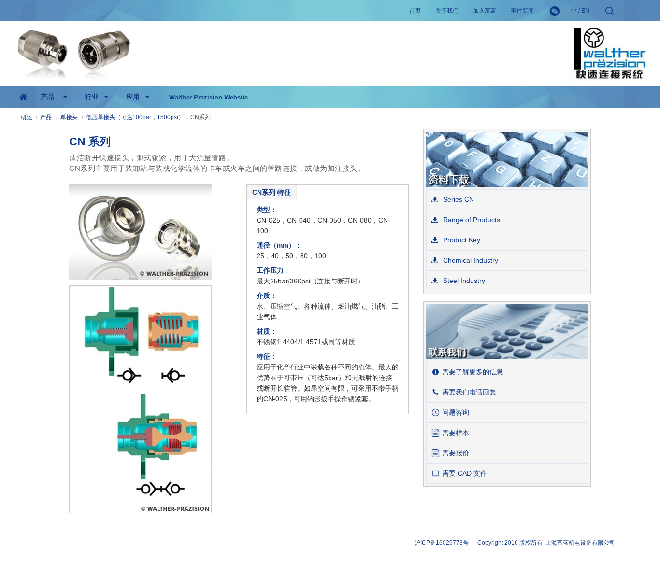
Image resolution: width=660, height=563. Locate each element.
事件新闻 (522, 10)
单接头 (69, 117)
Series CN (457, 199)
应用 (133, 96)
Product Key (460, 240)
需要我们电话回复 (469, 392)
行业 (92, 96)
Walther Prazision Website (208, 97)
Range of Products (470, 220)
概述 (26, 117)
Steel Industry (463, 280)
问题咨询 (455, 412)
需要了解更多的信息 (472, 372)
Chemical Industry (469, 260)
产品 (47, 96)
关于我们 (447, 10)
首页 (415, 10)
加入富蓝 (484, 10)
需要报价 (455, 453)
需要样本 (455, 432)
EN (585, 10)
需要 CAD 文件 (464, 473)
